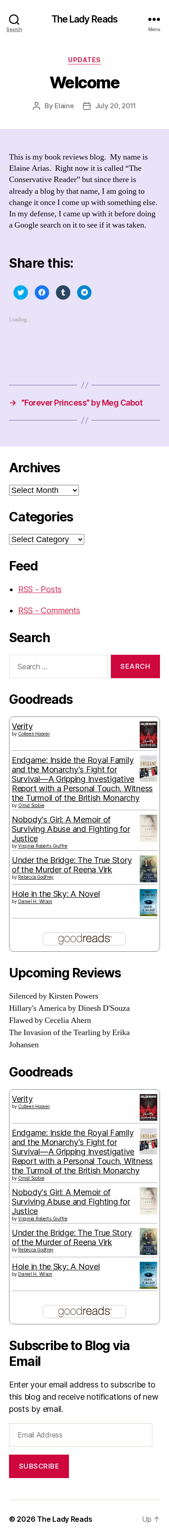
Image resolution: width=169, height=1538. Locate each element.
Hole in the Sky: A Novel (56, 894)
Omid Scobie (31, 805)
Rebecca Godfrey (36, 877)
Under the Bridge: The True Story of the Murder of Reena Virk (72, 864)
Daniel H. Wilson (35, 901)
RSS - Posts (40, 589)
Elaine (64, 105)
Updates (84, 60)
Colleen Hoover (34, 733)
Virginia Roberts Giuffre (43, 846)
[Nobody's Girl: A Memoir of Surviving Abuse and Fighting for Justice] (148, 828)
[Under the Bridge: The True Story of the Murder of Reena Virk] (148, 868)
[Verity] (148, 734)
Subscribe (39, 1466)
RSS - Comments (49, 610)
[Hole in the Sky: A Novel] (148, 902)
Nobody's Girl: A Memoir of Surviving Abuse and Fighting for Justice (71, 829)
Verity (22, 726)
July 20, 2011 (116, 105)
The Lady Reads (84, 19)
